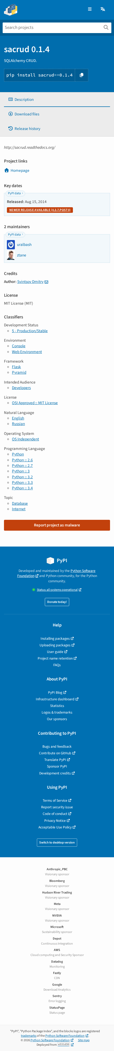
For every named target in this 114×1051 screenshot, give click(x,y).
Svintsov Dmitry (30, 282)
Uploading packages (55, 645)
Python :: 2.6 (22, 460)
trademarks (28, 1036)
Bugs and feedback (57, 746)
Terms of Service (55, 800)
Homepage (20, 170)
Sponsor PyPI (57, 766)
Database (20, 503)
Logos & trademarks (57, 712)
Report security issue (57, 807)
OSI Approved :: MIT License (35, 403)
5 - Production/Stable (30, 331)
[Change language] (103, 9)
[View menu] (89, 9)
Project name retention (55, 658)
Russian (18, 424)
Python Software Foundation (65, 1036)
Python (18, 454)
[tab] (57, 99)
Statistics (57, 705)
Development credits (55, 773)
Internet (18, 509)
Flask (16, 367)
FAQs (57, 664)
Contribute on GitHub (55, 753)
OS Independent (25, 439)
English (18, 418)
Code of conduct (55, 813)
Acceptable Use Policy (55, 827)
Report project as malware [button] (57, 525)
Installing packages (55, 638)
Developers (21, 388)
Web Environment (27, 352)
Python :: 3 (21, 471)
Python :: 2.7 (22, 465)
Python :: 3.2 (22, 477)
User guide (55, 651)
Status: (57, 590)
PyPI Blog (55, 692)
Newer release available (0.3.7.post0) (40, 210)
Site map (84, 1040)
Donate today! (57, 602)
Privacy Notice (55, 820)
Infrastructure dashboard (55, 699)
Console (18, 346)
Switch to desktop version (57, 842)
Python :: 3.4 (22, 488)
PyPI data (14, 193)
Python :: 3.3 (22, 482)
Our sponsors (57, 718)
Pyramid (19, 372)
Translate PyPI (55, 759)
